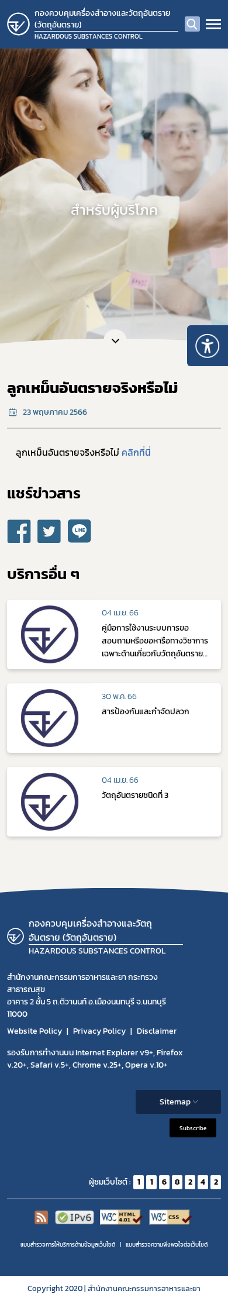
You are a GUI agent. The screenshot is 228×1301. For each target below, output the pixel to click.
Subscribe (192, 1127)
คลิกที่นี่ (136, 452)
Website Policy (34, 1031)
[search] (192, 24)
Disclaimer (157, 1031)
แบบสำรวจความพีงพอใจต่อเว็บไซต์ (167, 1244)
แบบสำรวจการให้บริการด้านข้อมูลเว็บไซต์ (67, 1244)
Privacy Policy (99, 1031)
